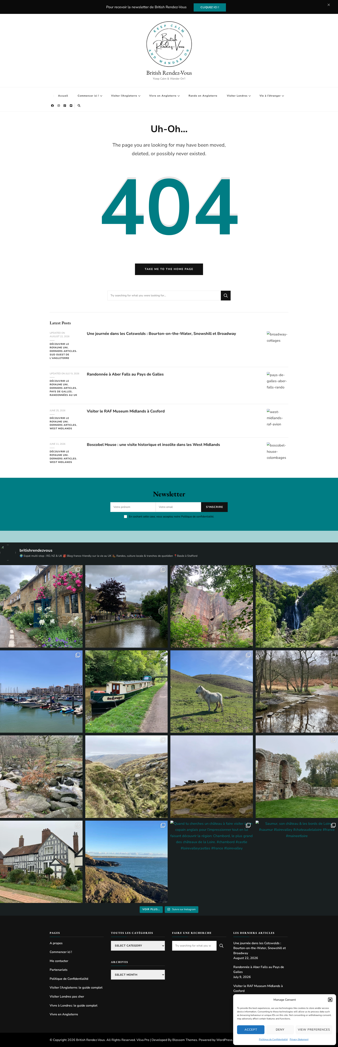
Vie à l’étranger (270, 96)
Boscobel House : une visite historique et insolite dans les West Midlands (153, 444)
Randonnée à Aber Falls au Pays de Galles (125, 374)
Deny (280, 1030)
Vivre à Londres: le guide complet (73, 1005)
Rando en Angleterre (203, 96)
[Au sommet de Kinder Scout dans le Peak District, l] (211, 776)
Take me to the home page (169, 269)
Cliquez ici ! (209, 7)
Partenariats (58, 970)
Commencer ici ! (88, 96)
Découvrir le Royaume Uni (59, 345)
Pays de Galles (61, 391)
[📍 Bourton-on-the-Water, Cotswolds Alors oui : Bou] (126, 606)
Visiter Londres (237, 96)
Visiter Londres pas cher (67, 996)
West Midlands (61, 428)
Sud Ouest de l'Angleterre (59, 356)
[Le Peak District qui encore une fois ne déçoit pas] (41, 776)
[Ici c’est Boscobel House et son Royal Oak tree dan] (41, 862)
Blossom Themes (184, 1040)
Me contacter (59, 961)
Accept (251, 1030)
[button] (330, 1000)
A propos (56, 943)
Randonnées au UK (63, 395)
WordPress (224, 1040)
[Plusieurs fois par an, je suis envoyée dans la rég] (126, 862)
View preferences (314, 1030)
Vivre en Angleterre (162, 96)
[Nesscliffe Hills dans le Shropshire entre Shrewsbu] (211, 606)
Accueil (63, 96)
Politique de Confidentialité (273, 1039)
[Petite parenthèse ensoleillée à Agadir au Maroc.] (41, 691)
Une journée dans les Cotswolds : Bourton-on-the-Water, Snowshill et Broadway (161, 333)
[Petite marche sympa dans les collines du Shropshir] (211, 691)
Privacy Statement (299, 1039)
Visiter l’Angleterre (124, 96)
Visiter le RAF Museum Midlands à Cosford (126, 411)
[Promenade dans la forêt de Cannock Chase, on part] (126, 691)
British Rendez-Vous (169, 72)
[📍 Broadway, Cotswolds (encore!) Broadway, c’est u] (41, 606)
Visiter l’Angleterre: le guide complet (76, 987)
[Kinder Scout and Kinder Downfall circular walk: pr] (126, 776)
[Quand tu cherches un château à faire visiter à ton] (211, 862)
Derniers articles (63, 351)
